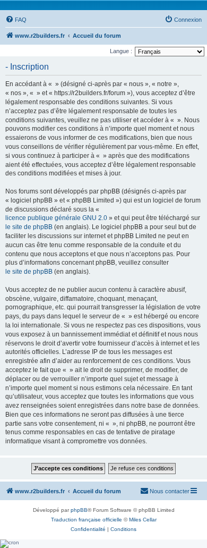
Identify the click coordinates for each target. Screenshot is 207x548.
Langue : (121, 51)
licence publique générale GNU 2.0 (56, 218)
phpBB (79, 510)
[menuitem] (16, 19)
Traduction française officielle (86, 519)
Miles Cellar (143, 519)
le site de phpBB (29, 227)
